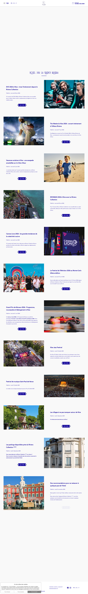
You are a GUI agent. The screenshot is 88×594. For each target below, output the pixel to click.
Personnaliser (21, 591)
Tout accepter (34, 591)
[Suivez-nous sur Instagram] (70, 588)
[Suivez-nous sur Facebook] (68, 588)
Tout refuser (7, 591)
